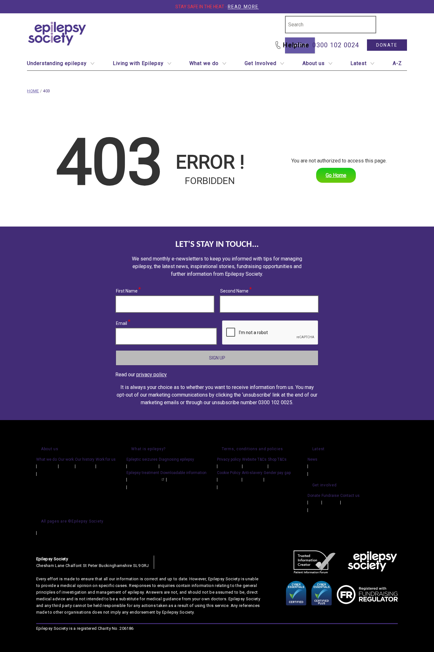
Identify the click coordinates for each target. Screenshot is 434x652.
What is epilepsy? (148, 449)
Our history (84, 459)
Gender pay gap (277, 473)
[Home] (372, 561)
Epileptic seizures (142, 459)
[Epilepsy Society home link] (57, 33)
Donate (386, 45)
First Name (127, 289)
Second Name (234, 289)
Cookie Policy (229, 473)
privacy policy (151, 375)
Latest (358, 63)
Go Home (336, 175)
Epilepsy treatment (142, 473)
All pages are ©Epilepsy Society (72, 521)
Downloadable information (183, 473)
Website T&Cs (254, 459)
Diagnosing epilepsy (176, 459)
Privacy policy (229, 459)
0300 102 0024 (335, 45)
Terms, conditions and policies (252, 449)
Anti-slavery (252, 473)
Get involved (324, 485)
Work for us (106, 459)
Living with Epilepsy (138, 63)
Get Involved (260, 63)
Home (33, 91)
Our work (66, 459)
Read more (243, 6)
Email (121, 322)
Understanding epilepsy (57, 63)
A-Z (397, 63)
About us (313, 63)
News (312, 459)
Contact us (350, 495)
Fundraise (330, 495)
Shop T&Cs (277, 459)
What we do (204, 63)
